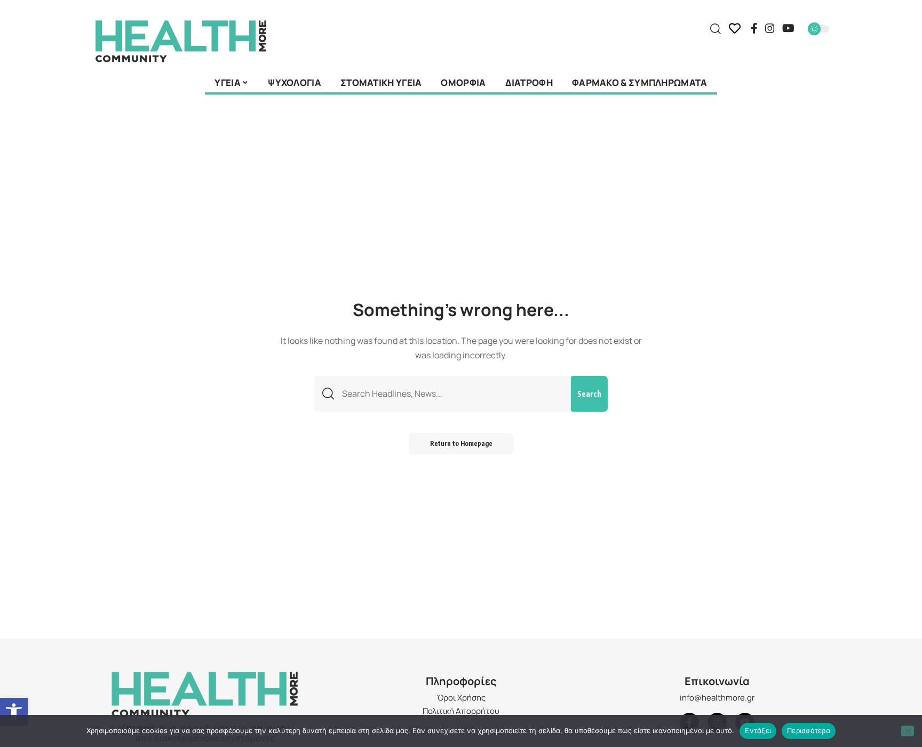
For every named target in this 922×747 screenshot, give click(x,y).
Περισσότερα (808, 730)
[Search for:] (452, 394)
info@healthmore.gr (717, 697)
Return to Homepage (461, 443)
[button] (14, 712)
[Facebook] (754, 28)
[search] (715, 29)
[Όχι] (907, 731)
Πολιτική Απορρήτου (461, 711)
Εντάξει (758, 730)
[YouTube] (788, 28)
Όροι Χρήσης (461, 697)
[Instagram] (769, 28)
